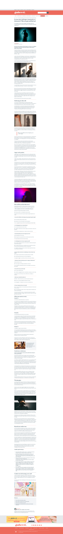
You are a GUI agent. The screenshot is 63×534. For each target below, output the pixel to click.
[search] (48, 12)
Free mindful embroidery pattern (21, 500)
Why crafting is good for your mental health (22, 501)
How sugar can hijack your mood (21, 502)
